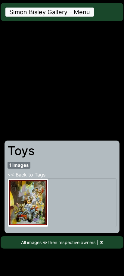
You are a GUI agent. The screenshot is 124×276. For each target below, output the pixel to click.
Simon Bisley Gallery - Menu (49, 12)
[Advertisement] (62, 81)
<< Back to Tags (26, 175)
